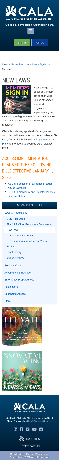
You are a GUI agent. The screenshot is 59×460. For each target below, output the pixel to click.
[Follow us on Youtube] (34, 429)
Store (7, 301)
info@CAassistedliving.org (40, 421)
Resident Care (12, 265)
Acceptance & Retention (18, 272)
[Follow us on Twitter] (28, 429)
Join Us (39, 42)
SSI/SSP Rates (15, 257)
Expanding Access (15, 293)
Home (5, 64)
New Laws (12, 230)
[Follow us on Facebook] (21, 429)
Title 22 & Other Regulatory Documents (29, 224)
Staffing (11, 246)
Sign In (22, 42)
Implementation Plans (21, 235)
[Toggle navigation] (30, 31)
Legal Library (14, 252)
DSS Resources (16, 218)
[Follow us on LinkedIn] (15, 429)
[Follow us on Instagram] (41, 429)
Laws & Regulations (41, 64)
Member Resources (20, 64)
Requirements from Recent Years (28, 241)
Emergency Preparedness (19, 279)
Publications (11, 286)
